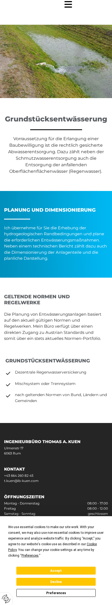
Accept (56, 571)
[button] (37, 4)
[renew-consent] (6, 599)
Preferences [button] (30, 555)
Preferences (56, 593)
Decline (56, 582)
